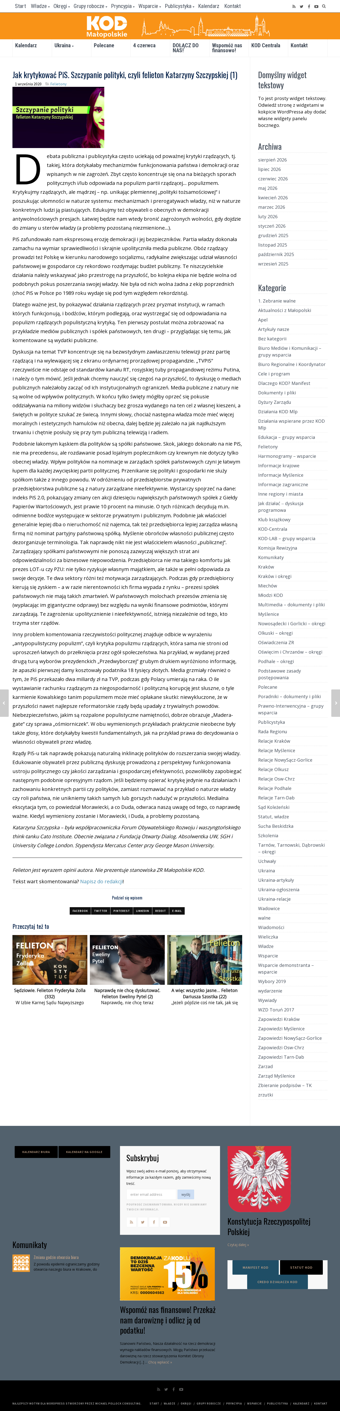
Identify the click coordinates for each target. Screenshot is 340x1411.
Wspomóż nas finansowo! (227, 47)
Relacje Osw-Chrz (276, 779)
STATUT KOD (301, 1267)
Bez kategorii (272, 339)
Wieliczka (268, 937)
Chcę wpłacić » (160, 1362)
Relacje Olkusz (273, 769)
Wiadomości (271, 927)
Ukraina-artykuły (276, 880)
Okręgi (60, 6)
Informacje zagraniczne (283, 484)
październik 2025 (276, 254)
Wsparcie (148, 6)
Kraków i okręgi (274, 576)
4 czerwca (144, 45)
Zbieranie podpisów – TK (285, 1085)
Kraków (266, 567)
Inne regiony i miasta (280, 494)
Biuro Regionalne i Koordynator (292, 364)
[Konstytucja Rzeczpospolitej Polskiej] (277, 1179)
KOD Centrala (265, 45)
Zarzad (265, 1066)
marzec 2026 (271, 207)
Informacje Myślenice (280, 475)
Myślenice (268, 614)
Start (20, 6)
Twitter (100, 911)
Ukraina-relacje (274, 899)
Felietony (58, 83)
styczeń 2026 (271, 226)
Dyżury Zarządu (274, 402)
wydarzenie (270, 991)
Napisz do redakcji (101, 881)
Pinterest (121, 911)
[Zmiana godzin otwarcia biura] (21, 1263)
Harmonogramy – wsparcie (287, 456)
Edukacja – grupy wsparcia (286, 437)
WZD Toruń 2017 (276, 1010)
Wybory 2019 (272, 981)
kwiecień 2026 (273, 198)
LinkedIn (142, 911)
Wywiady (267, 1000)
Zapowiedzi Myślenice (281, 1029)
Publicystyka (178, 6)
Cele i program (274, 374)
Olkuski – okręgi (275, 633)
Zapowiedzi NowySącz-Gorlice (290, 1038)
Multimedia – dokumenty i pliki (291, 605)
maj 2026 (267, 188)
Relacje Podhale (274, 788)
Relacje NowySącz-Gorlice (285, 760)
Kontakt (232, 6)
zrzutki (265, 1095)
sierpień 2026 (272, 160)
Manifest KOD (256, 1267)
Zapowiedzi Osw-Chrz (281, 1047)
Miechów (267, 586)
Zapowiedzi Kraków (279, 1019)
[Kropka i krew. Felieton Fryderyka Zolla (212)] (4, 703)
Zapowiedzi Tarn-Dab (281, 1057)
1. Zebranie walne (277, 301)
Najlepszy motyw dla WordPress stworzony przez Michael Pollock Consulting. (77, 1403)
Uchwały (267, 861)
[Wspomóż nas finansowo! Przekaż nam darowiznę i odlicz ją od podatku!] (170, 1274)
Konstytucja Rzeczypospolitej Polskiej (268, 1226)
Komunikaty (271, 557)
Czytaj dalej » (238, 1244)
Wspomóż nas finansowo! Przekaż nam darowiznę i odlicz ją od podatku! (168, 1320)
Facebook (80, 911)
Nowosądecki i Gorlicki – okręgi (291, 624)
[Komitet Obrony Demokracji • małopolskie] (170, 26)
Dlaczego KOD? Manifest (284, 383)
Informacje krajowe (278, 466)
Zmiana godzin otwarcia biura (56, 1257)
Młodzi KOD (270, 595)
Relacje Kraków (274, 741)
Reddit (160, 911)
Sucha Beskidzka (275, 826)
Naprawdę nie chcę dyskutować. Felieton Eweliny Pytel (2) (127, 993)
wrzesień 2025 (273, 264)
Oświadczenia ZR (276, 642)
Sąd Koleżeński (273, 807)
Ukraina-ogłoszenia (278, 889)
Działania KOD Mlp (278, 412)
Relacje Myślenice (276, 750)
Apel (263, 320)
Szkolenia (268, 835)
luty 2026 (268, 216)
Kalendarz (208, 6)
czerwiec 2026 (273, 179)
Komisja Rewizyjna (277, 548)
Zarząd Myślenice (276, 1076)
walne (264, 918)
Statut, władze (273, 817)
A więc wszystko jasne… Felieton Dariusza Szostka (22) (204, 993)
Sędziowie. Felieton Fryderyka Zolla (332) (50, 993)
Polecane (104, 45)
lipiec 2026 (269, 169)
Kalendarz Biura (36, 1152)
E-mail (177, 911)
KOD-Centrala (272, 529)
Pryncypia (121, 6)
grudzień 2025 (273, 235)
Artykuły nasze (273, 329)
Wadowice (269, 908)
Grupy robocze (89, 6)
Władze (39, 6)
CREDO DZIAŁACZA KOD (277, 1282)
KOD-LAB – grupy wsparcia (286, 538)
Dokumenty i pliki (277, 393)
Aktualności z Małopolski (284, 310)
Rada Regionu (272, 731)
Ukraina (63, 45)
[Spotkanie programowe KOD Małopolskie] (335, 703)
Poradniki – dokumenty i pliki (289, 696)
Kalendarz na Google (84, 1152)
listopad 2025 (272, 245)
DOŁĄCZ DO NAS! (186, 47)
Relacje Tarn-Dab (276, 798)
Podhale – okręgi (276, 661)
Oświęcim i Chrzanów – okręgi (290, 652)
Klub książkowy (274, 520)
